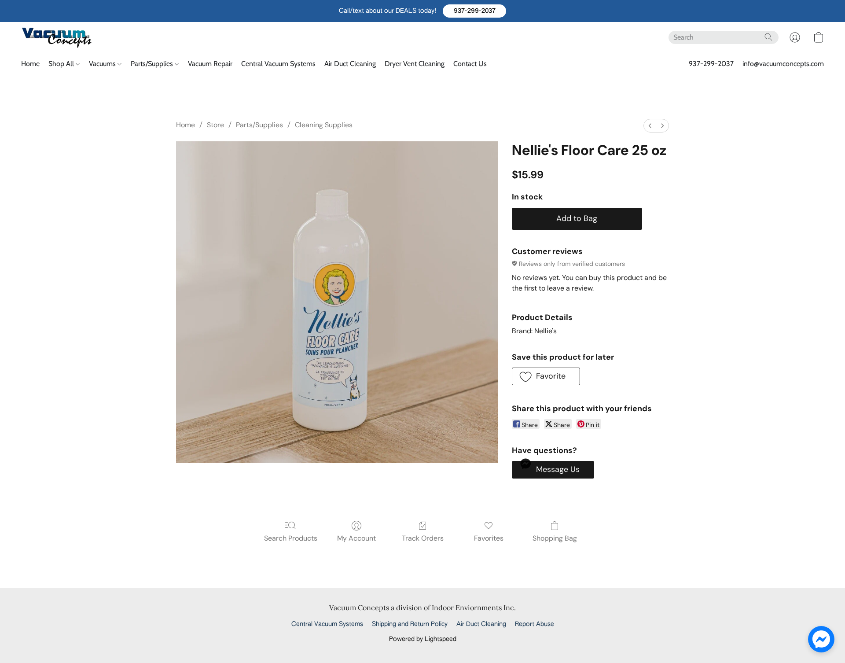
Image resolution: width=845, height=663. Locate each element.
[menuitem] (650, 125)
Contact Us (470, 63)
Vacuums (103, 63)
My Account (356, 538)
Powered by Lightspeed (422, 639)
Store (215, 124)
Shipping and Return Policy (410, 624)
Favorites (488, 538)
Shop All (62, 63)
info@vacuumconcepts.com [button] (783, 63)
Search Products (290, 538)
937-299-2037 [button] (711, 63)
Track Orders (423, 538)
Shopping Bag (555, 538)
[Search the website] (768, 37)
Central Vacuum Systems (278, 63)
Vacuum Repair (210, 63)
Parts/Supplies (153, 63)
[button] (474, 11)
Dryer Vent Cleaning (415, 63)
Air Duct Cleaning (350, 63)
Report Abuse (534, 624)
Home (30, 63)
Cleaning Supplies (324, 124)
